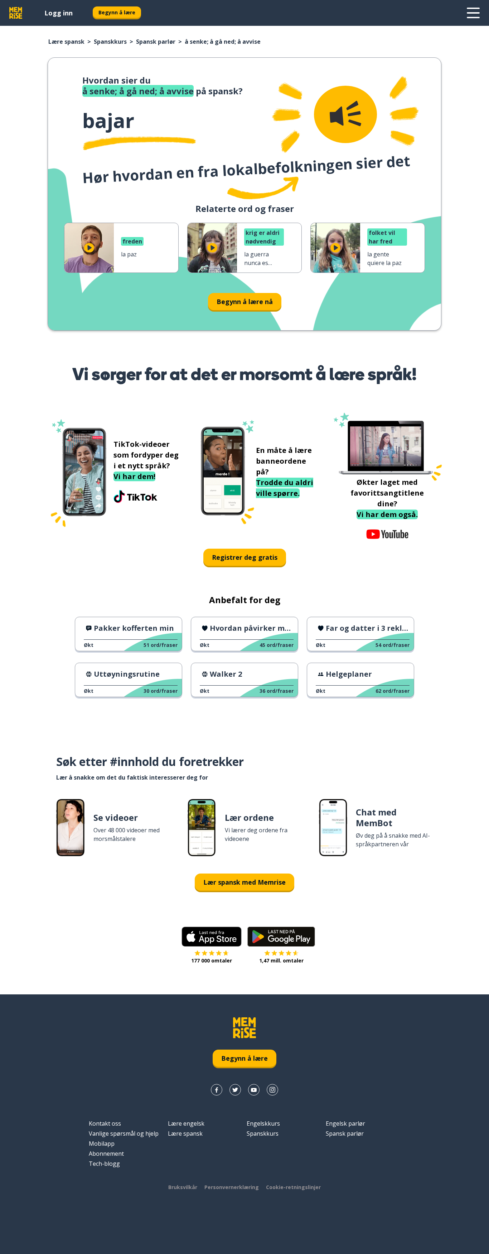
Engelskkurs (263, 1123)
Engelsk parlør (345, 1123)
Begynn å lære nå (245, 301)
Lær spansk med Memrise (244, 882)
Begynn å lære (116, 12)
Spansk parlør (155, 42)
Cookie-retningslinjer (293, 1187)
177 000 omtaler (211, 960)
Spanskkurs (110, 42)
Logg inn (58, 13)
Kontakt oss (105, 1123)
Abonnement (106, 1154)
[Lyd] (345, 114)
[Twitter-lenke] (235, 1090)
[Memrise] (15, 13)
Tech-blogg (104, 1164)
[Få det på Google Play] (281, 937)
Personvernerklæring (231, 1187)
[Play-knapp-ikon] (89, 248)
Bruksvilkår (182, 1187)
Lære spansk (66, 42)
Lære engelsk (186, 1123)
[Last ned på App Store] (211, 937)
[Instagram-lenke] (272, 1090)
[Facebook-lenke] (216, 1090)
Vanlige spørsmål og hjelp (124, 1133)
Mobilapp (102, 1143)
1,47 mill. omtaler (281, 960)
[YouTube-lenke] (254, 1090)
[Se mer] (473, 13)
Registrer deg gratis (244, 557)
